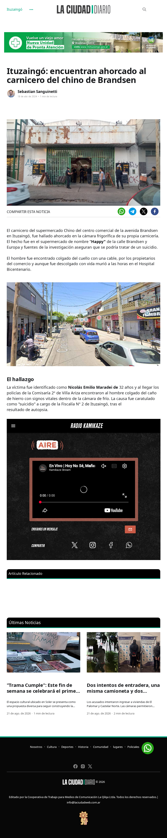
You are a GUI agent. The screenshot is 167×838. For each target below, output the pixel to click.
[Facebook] (155, 211)
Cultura (52, 747)
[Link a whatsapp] (148, 746)
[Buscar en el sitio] (144, 9)
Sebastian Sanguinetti (37, 91)
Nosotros (36, 747)
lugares (118, 747)
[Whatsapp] (121, 211)
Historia (83, 747)
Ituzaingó (14, 9)
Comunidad (100, 747)
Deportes (67, 747)
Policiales (133, 747)
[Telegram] (132, 211)
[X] (143, 211)
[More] (31, 9)
